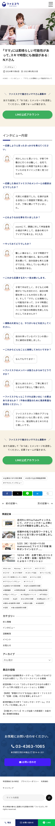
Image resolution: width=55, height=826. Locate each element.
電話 (9, 823)
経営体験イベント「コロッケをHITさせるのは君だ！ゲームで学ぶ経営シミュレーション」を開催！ (27, 685)
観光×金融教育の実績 (12, 603)
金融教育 (40, 603)
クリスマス (41, 568)
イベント (29, 568)
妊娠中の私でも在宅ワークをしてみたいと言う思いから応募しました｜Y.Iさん (34, 534)
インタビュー (9, 67)
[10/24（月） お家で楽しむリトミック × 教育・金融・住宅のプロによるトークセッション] (8, 558)
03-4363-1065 (30, 746)
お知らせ (7, 645)
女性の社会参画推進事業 (36, 478)
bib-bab (8, 568)
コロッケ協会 (32, 573)
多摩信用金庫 (20, 590)
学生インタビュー (11, 595)
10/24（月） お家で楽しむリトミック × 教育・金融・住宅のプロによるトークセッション (35, 558)
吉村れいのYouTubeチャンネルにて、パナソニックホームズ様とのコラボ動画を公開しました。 (34, 523)
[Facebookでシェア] (7, 493)
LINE (49, 823)
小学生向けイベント (29, 595)
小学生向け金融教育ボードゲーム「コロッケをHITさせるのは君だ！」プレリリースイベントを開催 (27, 677)
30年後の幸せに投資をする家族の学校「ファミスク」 (25, 807)
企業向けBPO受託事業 (13, 478)
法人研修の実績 (27, 599)
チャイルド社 (46, 573)
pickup (18, 568)
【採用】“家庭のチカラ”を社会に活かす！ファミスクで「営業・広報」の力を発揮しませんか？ (27, 694)
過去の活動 (29, 603)
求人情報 (7, 622)
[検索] (49, 798)
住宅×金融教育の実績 (32, 586)
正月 (15, 599)
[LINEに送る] (27, 493)
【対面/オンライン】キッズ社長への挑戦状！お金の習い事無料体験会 (27, 712)
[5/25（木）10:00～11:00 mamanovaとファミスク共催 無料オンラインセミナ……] (8, 546)
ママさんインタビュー (13, 483)
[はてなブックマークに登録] (37, 493)
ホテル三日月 (36, 577)
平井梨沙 (44, 595)
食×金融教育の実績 (19, 608)
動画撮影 (8, 590)
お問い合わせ (28, 823)
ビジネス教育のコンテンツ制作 (16, 577)
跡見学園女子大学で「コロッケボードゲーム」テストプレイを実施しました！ (26, 703)
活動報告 (7, 633)
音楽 (6, 608)
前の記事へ (11, 503)
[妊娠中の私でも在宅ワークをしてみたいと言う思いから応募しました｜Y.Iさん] (8, 534)
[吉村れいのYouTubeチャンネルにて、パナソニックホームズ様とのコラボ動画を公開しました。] (8, 523)
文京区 (7, 599)
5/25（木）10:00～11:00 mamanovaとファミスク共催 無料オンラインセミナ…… (34, 546)
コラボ (7, 573)
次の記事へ (43, 503)
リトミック (29, 582)
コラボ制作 (18, 573)
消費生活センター (44, 599)
